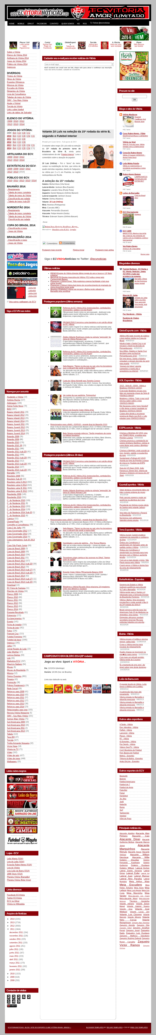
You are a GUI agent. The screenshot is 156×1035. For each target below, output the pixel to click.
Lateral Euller (133, 873)
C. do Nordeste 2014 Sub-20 (19, 512)
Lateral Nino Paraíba (131, 878)
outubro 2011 (15, 939)
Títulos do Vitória (14, 76)
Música (10, 673)
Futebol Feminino (14, 637)
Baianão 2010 (13, 442)
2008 (10, 169)
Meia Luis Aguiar (134, 890)
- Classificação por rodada (18, 198)
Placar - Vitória (126, 736)
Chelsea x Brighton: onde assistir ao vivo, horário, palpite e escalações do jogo (134, 453)
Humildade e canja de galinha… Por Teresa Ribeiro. (84, 543)
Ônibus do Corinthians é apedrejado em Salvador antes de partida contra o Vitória (134, 545)
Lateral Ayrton (142, 868)
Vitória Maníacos (130, 115)
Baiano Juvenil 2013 (16, 430)
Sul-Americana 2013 (16, 731)
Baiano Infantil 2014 (16, 421)
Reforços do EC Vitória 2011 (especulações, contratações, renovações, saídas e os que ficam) (87, 309)
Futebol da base (14, 640)
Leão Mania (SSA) (15, 858)
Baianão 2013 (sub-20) (17, 464)
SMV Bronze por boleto (139, 45)
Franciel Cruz (13, 633)
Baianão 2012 (13, 455)
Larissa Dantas (13, 655)
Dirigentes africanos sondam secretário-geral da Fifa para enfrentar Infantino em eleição (132, 619)
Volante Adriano (127, 904)
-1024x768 (32, 288)
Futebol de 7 (125, 784)
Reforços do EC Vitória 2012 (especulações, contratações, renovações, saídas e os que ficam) (87, 353)
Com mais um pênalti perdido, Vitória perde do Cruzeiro (132, 658)
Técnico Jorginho (139, 901)
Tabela (10, 734)
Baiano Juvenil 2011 (16, 424)
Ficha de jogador (14, 624)
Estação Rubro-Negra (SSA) (19, 865)
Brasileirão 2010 (14, 497)
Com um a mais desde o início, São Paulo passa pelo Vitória (134, 561)
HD (78, 24)
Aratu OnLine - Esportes (129, 761)
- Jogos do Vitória (15, 231)
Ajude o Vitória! (14, 103)
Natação (123, 804)
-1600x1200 (32, 293)
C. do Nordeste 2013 (16, 506)
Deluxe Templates (114, 1027)
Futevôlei (123, 790)
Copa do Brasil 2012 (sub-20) (20, 564)
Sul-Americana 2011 (16, 728)
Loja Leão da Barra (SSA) (18, 871)
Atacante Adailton (127, 833)
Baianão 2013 (13, 461)
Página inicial (78, 250)
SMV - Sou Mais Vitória (17, 100)
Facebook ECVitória (16, 895)
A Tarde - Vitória (126, 724)
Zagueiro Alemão (127, 925)
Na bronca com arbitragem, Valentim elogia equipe (131, 519)
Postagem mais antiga (104, 250)
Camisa (10, 518)
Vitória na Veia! (129, 142)
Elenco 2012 (12, 603)
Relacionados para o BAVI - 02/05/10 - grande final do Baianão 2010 (78, 424)
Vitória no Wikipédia (16, 904)
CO (19, 133)
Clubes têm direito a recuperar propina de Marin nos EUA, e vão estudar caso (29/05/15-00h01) (133, 416)
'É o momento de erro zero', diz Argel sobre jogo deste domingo (133, 666)
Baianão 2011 (13, 448)
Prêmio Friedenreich (16, 685)
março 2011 (14, 963)
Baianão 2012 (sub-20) (17, 458)
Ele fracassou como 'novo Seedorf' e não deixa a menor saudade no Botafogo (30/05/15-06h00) (134, 408)
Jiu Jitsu (123, 799)
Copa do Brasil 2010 (16, 554)
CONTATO (54, 24)
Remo (122, 807)
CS (28, 133)
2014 (22, 124)
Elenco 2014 (12, 609)
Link (9, 658)
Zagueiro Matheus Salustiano (134, 936)
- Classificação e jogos (17, 228)
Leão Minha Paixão (131, 163)
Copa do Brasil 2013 (16, 567)
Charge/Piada (13, 521)
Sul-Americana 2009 (16, 722)
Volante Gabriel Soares (138, 906)
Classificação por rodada (19, 219)
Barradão (11, 473)
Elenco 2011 (12, 600)
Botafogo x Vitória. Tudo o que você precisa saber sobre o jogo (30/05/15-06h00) (134, 400)
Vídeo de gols (13, 755)
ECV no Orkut (13, 901)
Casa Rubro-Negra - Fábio (134, 133)
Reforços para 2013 (15, 703)
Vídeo (9, 752)
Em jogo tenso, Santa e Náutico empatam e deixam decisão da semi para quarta (134, 361)
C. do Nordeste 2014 (16, 509)
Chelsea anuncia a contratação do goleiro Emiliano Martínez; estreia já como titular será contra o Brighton (134, 443)
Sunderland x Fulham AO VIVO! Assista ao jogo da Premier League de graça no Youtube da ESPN (134, 460)
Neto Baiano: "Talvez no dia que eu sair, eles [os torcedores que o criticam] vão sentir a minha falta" (87, 367)
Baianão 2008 (13, 436)
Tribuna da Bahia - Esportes (131, 758)
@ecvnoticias (98, 258)
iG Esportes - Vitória (128, 742)
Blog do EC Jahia (130, 295)
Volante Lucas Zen (139, 912)
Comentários (51, 244)
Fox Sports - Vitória (127, 744)
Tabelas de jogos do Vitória (19, 97)
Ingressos (11, 67)
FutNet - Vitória (126, 730)
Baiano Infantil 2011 (15, 412)
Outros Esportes (14, 676)
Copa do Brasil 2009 (16, 551)
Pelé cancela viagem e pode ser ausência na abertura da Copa (133, 498)
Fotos (9, 631)
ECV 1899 (127, 231)
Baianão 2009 (13, 439)
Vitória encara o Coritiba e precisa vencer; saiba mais (134, 640)
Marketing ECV (13, 661)
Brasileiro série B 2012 (17, 491)
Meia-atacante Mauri (129, 898)
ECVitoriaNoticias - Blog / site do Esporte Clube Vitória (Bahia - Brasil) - (39, 1027)
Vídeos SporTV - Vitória (129, 747)
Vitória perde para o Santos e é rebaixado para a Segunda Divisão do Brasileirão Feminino (134, 594)
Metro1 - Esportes (127, 756)
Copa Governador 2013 (17, 534)
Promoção (11, 682)
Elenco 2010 (12, 597)
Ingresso (11, 643)
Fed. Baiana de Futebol (129, 753)
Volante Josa (126, 909)
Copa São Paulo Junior (17, 545)
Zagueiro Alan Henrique (140, 923)
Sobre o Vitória (13, 52)
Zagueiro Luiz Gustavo (137, 933)
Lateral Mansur (141, 876)
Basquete (124, 776)
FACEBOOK (42, 24)
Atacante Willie (141, 857)
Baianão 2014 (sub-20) (17, 470)
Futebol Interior (67, 154)
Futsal (122, 793)
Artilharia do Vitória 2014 (18, 58)
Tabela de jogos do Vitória (19, 195)
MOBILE (21, 24)
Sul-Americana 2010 (16, 725)
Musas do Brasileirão (16, 670)
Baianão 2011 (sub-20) (17, 451)
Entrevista (11, 615)
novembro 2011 (16, 936)
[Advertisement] (63, 33)
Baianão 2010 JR (14, 445)
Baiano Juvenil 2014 (16, 433)
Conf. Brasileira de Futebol (131, 750)
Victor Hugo (12, 746)
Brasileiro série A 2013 (17, 482)
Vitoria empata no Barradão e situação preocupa (132, 698)
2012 (10, 124)
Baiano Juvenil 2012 (16, 427)
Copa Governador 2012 (17, 531)
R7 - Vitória (124, 739)
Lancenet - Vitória (127, 733)
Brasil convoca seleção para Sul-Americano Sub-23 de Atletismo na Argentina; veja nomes (134, 612)
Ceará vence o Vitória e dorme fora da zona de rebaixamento (134, 566)
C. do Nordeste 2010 (16, 500)
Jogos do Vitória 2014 (16, 61)
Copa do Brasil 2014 (16, 576)
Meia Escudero (131, 884)
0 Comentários (68, 243)
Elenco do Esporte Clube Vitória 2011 (78, 410)
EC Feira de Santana (16, 588)
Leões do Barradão (131, 193)
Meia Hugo (139, 888)
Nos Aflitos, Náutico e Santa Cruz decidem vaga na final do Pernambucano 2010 (133, 353)
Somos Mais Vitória (15, 719)
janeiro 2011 (15, 970)
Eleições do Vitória (15, 591)
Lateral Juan (126, 876)
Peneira (10, 679)
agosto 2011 (15, 946)
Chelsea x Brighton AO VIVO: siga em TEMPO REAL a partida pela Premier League (133, 435)
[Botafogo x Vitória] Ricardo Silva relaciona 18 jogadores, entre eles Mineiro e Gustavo (86, 588)
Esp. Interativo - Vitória (129, 727)
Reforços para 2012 (15, 700)
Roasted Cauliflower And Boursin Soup (140, 119)
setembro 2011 (16, 942)
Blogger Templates (95, 1027)
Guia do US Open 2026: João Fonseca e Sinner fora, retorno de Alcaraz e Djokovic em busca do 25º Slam (134, 471)
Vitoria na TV (13, 749)
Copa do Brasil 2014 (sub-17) (20, 579)
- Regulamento (13, 189)
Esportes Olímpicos (16, 82)
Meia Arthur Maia (139, 881)
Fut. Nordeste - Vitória (132, 314)
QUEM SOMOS (67, 24)
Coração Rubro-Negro (132, 153)
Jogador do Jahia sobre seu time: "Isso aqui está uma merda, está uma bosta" (141, 302)
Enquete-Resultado (15, 612)
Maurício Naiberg (14, 664)
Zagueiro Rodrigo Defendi (130, 938)
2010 (16, 121)
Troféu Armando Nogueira (18, 743)
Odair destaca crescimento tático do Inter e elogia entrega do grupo (134, 491)
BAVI (9, 409)
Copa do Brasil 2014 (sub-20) (20, 582)
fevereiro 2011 (15, 966)
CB (23, 133)
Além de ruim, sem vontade (116, 45)
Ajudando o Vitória (15, 397)
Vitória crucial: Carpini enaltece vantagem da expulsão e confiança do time (134, 537)
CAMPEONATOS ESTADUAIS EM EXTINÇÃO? (141, 179)
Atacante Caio (141, 836)
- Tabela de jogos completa (19, 192)
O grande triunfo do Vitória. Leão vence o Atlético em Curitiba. (133, 685)
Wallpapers (12, 761)
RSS (85, 24)
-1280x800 (32, 291)
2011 (22, 121)
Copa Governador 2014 (17, 537)
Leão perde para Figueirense (25, 46)
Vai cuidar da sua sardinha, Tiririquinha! (79, 395)
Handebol (124, 796)
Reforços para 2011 (15, 697)
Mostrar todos (145, 254)
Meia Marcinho (135, 893)
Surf (121, 810)
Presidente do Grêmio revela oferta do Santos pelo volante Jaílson (134, 506)
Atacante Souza (134, 852)
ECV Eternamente (130, 212)
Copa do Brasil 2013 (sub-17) (20, 570)
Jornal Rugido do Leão (17, 649)
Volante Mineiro (134, 917)
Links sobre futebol (15, 109)
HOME (11, 24)
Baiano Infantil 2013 (16, 418)
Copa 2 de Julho (14, 528)
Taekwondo (124, 813)
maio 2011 (14, 956)
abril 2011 (13, 959)
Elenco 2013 (12, 606)
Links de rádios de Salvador (19, 112)
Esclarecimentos (14, 618)
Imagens (138, 214)
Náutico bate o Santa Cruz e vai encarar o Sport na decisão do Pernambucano (133, 345)
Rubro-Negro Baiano (132, 174)
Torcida (10, 740)
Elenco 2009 (12, 594)
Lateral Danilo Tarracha (131, 871)
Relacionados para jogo (17, 710)
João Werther (13, 652)
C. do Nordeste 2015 (16, 515)
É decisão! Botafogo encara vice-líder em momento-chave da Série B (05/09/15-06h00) (134, 393)
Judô (122, 802)
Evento (10, 621)
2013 (16, 124)
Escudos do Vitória (15, 88)
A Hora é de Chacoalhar (131, 249)
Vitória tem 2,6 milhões (93, 45)
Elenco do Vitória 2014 (17, 55)
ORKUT (30, 24)
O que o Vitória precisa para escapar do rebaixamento (131, 645)
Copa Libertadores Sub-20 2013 (21, 540)
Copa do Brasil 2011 (16, 558)
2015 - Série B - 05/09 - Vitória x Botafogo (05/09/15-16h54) (133, 387)
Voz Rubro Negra (130, 246)
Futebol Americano (127, 782)
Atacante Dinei (130, 839)
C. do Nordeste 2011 (16, 503)
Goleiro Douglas (129, 860)
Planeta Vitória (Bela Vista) (19, 880)
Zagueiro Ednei (126, 928)
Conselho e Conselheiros (18, 525)
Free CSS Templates (139, 1027)
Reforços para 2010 (15, 694)
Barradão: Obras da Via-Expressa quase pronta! (141, 281)
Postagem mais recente (52, 250)
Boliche (123, 779)
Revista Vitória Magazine (18, 713)
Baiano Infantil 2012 (16, 415)
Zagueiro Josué (133, 930)
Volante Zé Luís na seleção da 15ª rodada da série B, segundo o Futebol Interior (76, 134)
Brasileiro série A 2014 (17, 485)
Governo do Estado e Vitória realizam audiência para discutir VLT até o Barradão (133, 587)
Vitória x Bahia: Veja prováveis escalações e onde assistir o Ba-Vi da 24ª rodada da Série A (134, 602)
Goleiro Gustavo (140, 865)
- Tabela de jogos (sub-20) (18, 201)
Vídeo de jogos (13, 758)
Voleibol (123, 816)
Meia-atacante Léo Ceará (138, 896)
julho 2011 (14, 949)
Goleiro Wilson (127, 868)
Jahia (9, 646)
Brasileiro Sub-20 (14, 479)
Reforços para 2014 (15, 707)
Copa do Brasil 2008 (16, 548)
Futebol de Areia (126, 787)
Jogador (73, 229)
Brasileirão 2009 (14, 494)
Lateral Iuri (145, 873)
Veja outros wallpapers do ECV (22, 302)
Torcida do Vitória (14, 106)
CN (28, 136)
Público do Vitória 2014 (17, 64)
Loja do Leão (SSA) (15, 861)
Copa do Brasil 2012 (16, 561)
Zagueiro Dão (143, 925)
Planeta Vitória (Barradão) (18, 877)
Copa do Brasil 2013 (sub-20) (20, 573)
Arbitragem (12, 403)
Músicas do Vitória (15, 85)
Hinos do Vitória (14, 79)
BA (14, 133)
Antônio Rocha (13, 400)
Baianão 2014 (13, 467)
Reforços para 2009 (15, 691)
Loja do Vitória (13, 868)
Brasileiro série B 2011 (17, 488)
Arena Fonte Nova (15, 406)
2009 (10, 121)
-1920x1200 (32, 296)
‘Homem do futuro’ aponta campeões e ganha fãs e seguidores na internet (130, 368)
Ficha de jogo (13, 628)
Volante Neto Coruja (134, 918)
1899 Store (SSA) (15, 874)
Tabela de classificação (70, 47)
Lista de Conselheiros (16, 94)
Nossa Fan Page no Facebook (47, 46)
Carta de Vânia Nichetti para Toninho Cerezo (81, 381)
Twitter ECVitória (14, 898)
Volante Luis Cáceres (131, 914)
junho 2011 (14, 953)
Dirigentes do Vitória (16, 91)
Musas (10, 667)
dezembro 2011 (16, 932)
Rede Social (12, 688)
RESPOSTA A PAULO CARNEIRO (135, 136)
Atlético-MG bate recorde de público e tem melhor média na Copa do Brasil (134, 338)
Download (11, 585)
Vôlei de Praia (125, 819)
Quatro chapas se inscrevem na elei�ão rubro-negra (133, 653)
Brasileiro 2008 (13, 476)
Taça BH (11, 737)
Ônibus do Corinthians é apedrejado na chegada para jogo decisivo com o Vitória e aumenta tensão (134, 553)
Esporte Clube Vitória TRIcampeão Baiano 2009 (83, 572)
